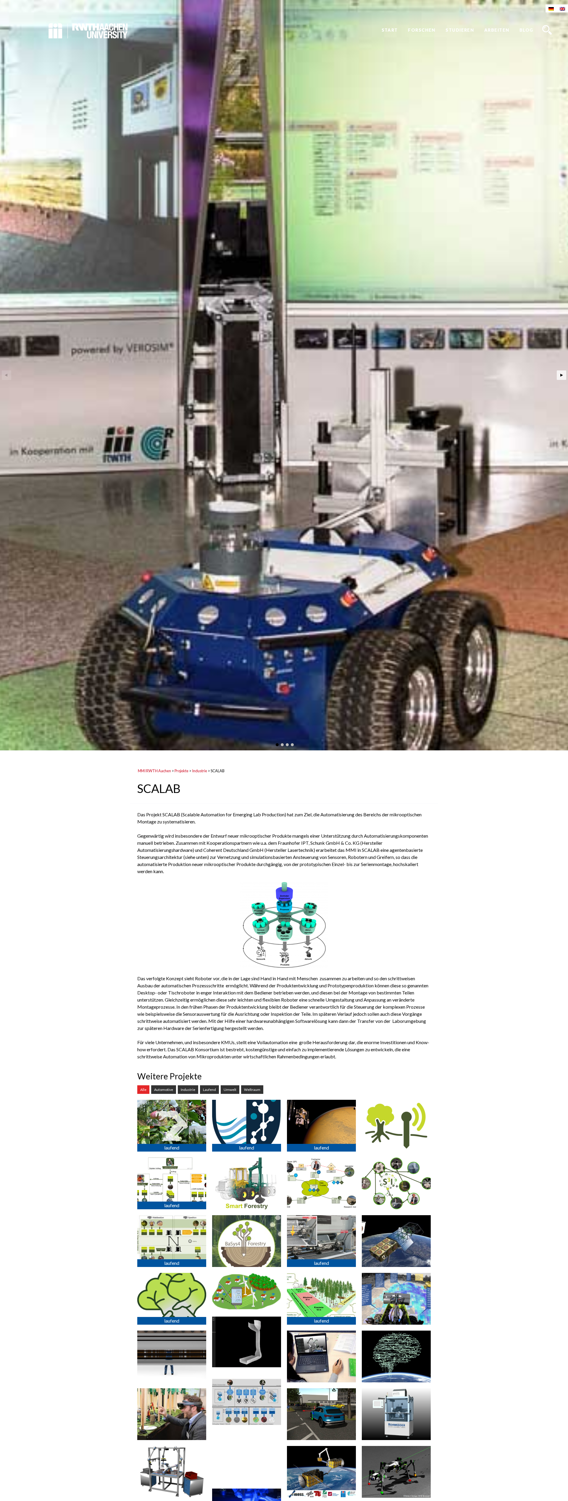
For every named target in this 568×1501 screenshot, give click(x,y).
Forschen (421, 30)
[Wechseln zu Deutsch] (551, 8)
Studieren (460, 30)
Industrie (199, 770)
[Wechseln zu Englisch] (562, 8)
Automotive (163, 1089)
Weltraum (252, 1089)
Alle (143, 1089)
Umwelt (230, 1089)
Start (390, 30)
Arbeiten (496, 30)
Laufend (209, 1089)
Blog (526, 30)
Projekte (181, 770)
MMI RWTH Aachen (154, 770)
